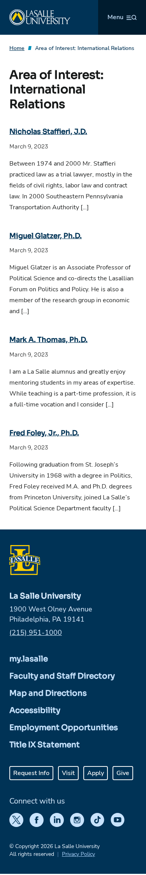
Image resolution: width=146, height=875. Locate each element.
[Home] (39, 17)
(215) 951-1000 (35, 632)
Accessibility (34, 710)
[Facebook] (37, 820)
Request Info (31, 773)
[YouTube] (118, 820)
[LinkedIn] (57, 820)
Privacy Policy (78, 854)
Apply (95, 773)
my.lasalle (28, 659)
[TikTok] (97, 820)
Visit (68, 773)
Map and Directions (48, 693)
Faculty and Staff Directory (62, 676)
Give (122, 773)
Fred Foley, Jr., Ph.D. (44, 433)
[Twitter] (16, 820)
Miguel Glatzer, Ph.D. (45, 236)
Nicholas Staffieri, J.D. (48, 131)
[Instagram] (77, 820)
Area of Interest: (84, 48)
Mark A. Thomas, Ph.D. (48, 339)
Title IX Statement (44, 745)
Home (17, 48)
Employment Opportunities (63, 727)
